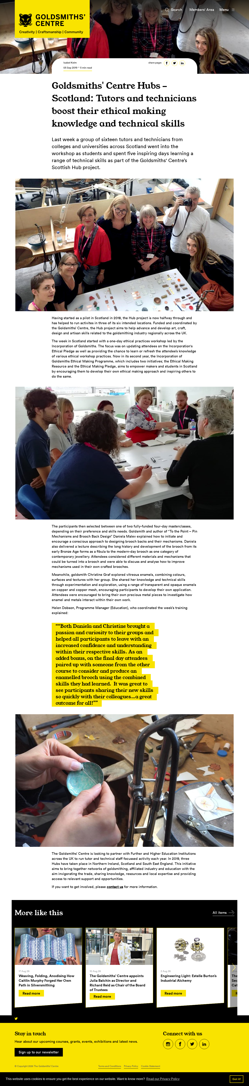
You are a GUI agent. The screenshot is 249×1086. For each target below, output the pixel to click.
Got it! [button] (236, 1079)
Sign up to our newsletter (39, 1052)
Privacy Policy (131, 1066)
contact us (115, 886)
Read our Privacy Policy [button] (163, 1079)
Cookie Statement (150, 1066)
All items (220, 912)
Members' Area (201, 9)
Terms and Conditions (109, 1066)
